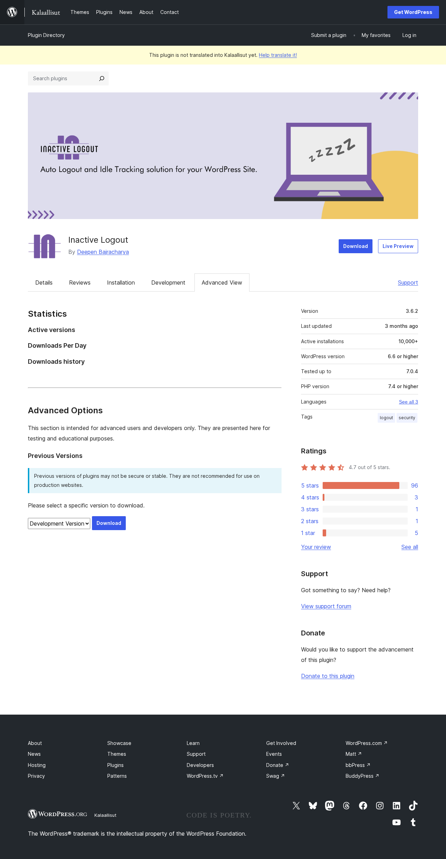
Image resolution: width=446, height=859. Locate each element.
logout (386, 417)
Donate (277, 765)
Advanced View (222, 282)
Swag (275, 776)
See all (409, 546)
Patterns (117, 776)
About (35, 743)
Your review (316, 546)
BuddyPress (362, 776)
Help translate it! (278, 55)
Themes (116, 754)
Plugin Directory (46, 35)
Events (274, 754)
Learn (193, 743)
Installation (121, 282)
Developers (200, 765)
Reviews (80, 282)
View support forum (326, 606)
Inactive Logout (98, 240)
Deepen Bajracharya (103, 251)
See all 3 (408, 402)
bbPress (358, 765)
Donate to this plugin (327, 675)
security (407, 417)
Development (168, 282)
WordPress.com (367, 743)
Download (355, 246)
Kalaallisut (105, 815)
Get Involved (281, 743)
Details (44, 282)
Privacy (36, 776)
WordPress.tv (205, 776)
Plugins (115, 765)
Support (408, 282)
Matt (354, 754)
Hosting (37, 765)
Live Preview (398, 246)
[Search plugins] (102, 78)
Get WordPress (413, 12)
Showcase (119, 743)
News (34, 754)
